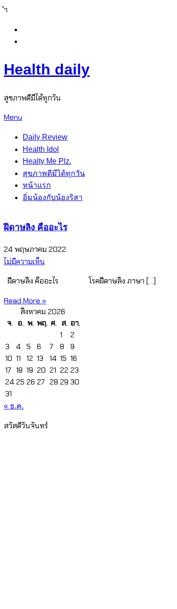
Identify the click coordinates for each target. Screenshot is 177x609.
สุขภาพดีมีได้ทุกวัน (54, 173)
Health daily (47, 69)
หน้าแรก (37, 185)
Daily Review (45, 137)
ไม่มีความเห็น (24, 262)
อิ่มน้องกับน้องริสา (53, 197)
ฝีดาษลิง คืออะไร (35, 227)
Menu (13, 117)
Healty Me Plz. (47, 161)
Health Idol (41, 149)
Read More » (25, 301)
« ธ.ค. (14, 406)
